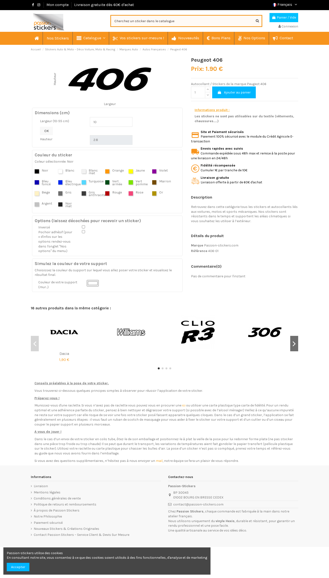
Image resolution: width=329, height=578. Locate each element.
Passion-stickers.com (221, 245)
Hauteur (46, 139)
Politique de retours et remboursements (65, 504)
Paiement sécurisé (48, 523)
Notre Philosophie (48, 516)
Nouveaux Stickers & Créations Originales (66, 529)
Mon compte (57, 4)
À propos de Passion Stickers (56, 510)
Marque (197, 245)
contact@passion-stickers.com (198, 504)
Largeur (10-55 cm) (54, 121)
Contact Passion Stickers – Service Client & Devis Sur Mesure (81, 535)
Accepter (18, 567)
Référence (199, 251)
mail (159, 461)
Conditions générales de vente (57, 498)
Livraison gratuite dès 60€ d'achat (104, 4)
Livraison (41, 486)
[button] (90, 38)
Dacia (64, 353)
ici (183, 405)
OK (46, 131)
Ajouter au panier (237, 92)
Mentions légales (47, 492)
